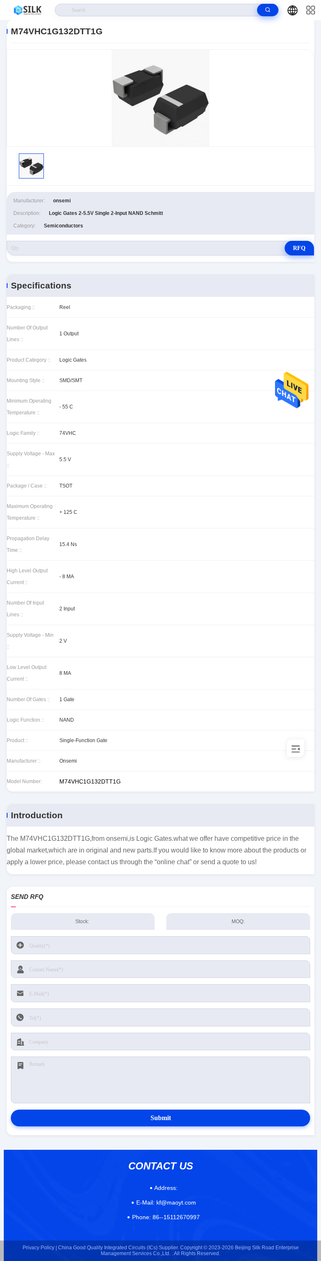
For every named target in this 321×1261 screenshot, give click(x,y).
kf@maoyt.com (166, 1202)
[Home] (27, 10)
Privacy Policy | (40, 1248)
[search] (267, 10)
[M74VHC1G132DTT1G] (160, 98)
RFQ (299, 248)
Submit (160, 1117)
